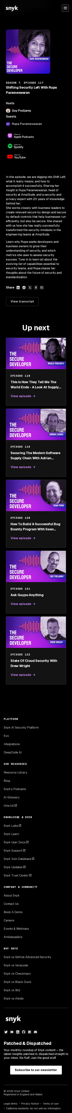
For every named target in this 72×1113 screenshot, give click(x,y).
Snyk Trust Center (16, 875)
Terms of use (51, 1103)
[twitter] (6, 1032)
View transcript (22, 301)
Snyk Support (13, 851)
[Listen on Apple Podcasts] (20, 135)
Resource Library (15, 772)
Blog (7, 781)
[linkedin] (18, 1032)
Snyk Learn (11, 834)
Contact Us (11, 904)
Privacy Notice (30, 1103)
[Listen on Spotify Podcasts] (20, 146)
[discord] (35, 1032)
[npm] (29, 1032)
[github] (23, 1032)
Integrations (12, 744)
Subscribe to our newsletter (36, 1070)
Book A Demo (13, 912)
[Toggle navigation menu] (65, 8)
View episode (21, 396)
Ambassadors (13, 937)
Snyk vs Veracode (16, 965)
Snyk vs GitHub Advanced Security (27, 957)
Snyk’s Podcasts (15, 789)
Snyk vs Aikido (14, 998)
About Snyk (12, 895)
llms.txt (9, 806)
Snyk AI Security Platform (21, 727)
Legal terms (10, 1103)
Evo (6, 736)
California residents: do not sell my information (33, 1108)
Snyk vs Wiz (12, 990)
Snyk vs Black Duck (17, 982)
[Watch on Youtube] (20, 156)
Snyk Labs (11, 826)
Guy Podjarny (21, 111)
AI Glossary (12, 797)
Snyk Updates (13, 867)
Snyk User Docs (14, 842)
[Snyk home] (12, 8)
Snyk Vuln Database (17, 859)
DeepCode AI (13, 752)
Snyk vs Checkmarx (17, 974)
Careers (9, 920)
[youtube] (12, 1032)
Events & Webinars (16, 929)
